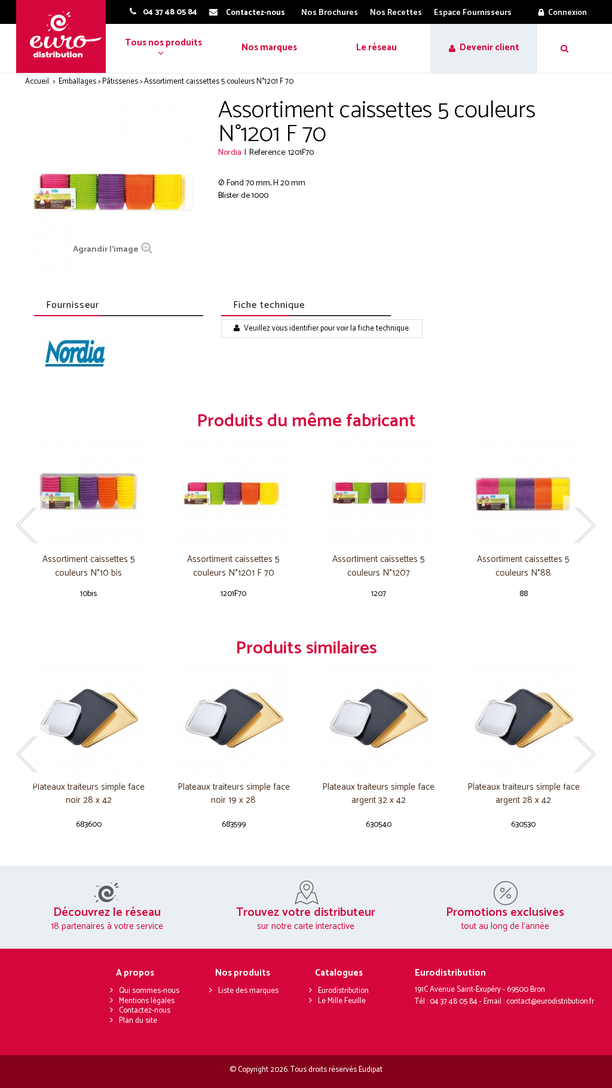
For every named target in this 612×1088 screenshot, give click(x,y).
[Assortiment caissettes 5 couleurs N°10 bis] (89, 490)
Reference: (267, 152)
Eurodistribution (343, 991)
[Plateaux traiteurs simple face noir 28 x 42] (89, 717)
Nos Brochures (329, 13)
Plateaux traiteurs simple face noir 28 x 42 (88, 794)
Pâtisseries (120, 81)
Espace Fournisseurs (473, 13)
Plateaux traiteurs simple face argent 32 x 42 (378, 794)
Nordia (229, 153)
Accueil (37, 81)
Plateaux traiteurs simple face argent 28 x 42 (523, 794)
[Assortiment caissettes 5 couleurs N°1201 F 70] (234, 490)
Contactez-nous (144, 1010)
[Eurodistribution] (65, 36)
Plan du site (138, 1020)
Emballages (77, 81)
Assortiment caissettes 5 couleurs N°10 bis (88, 566)
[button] (162, 48)
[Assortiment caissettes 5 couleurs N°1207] (379, 490)
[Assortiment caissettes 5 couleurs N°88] (524, 490)
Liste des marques (248, 991)
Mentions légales (147, 1001)
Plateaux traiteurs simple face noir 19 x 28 (234, 794)
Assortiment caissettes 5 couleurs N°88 (523, 566)
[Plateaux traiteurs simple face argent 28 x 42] (524, 717)
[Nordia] (74, 354)
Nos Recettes (396, 13)
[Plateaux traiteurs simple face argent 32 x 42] (379, 717)
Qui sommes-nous (149, 991)
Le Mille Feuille (342, 1001)
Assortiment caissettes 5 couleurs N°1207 (378, 566)
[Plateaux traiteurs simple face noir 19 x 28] (234, 717)
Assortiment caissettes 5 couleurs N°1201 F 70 (233, 566)
